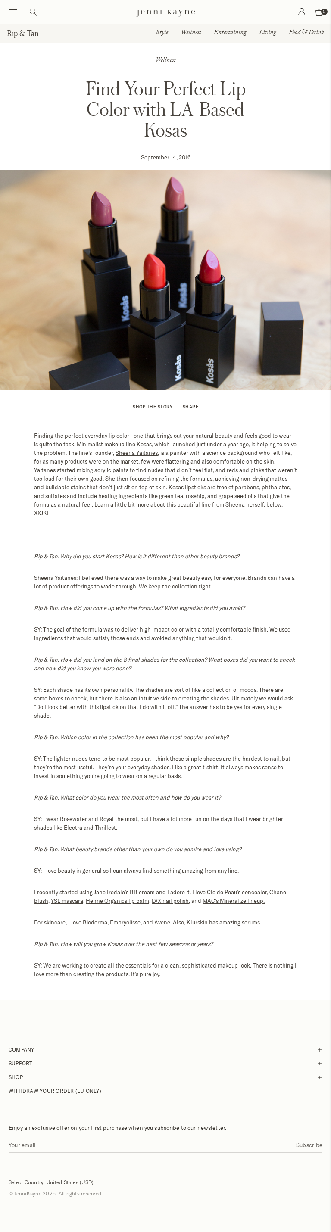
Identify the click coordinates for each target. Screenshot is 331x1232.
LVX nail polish (170, 900)
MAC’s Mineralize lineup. (234, 900)
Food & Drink (306, 33)
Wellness (191, 33)
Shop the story (152, 406)
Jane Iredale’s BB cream (125, 892)
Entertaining (230, 33)
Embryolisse (125, 922)
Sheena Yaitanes (137, 452)
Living (267, 33)
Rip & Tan (23, 33)
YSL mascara (67, 900)
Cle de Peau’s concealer (237, 892)
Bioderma (95, 922)
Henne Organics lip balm (117, 900)
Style (162, 33)
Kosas (144, 444)
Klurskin (197, 922)
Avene (162, 922)
